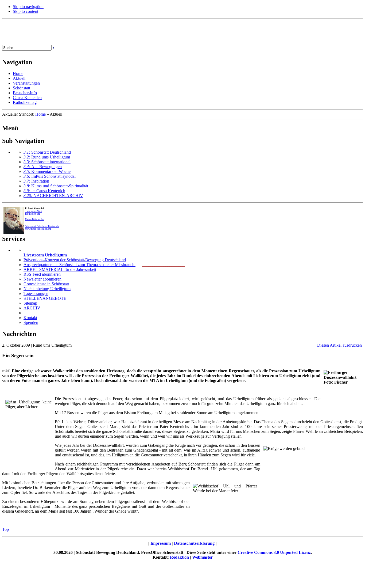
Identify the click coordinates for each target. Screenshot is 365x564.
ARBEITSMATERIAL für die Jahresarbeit (60, 269)
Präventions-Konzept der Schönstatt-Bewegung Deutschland (75, 260)
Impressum (160, 543)
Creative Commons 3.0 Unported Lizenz (274, 552)
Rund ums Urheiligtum (47, 157)
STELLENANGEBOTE (45, 298)
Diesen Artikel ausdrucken (339, 345)
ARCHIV (32, 308)
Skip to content (25, 11)
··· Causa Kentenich (44, 190)
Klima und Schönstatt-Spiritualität (56, 186)
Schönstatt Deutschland (47, 152)
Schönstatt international (47, 162)
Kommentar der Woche (47, 171)
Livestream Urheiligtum (45, 255)
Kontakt (30, 317)
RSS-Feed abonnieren (42, 274)
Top (5, 529)
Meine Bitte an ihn (34, 219)
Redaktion (179, 557)
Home (40, 114)
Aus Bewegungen (43, 166)
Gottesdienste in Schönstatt (46, 284)
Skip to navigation (28, 6)
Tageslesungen (36, 293)
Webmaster (202, 557)
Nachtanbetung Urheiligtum (47, 288)
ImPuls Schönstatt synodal (50, 176)
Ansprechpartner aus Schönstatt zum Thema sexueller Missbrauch (79, 264)
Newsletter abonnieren (42, 279)
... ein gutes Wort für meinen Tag (33, 212)
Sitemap (30, 303)
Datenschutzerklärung (194, 543)
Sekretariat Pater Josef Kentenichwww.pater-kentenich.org (42, 227)
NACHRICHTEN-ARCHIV (53, 195)
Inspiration (36, 181)
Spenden (31, 322)
